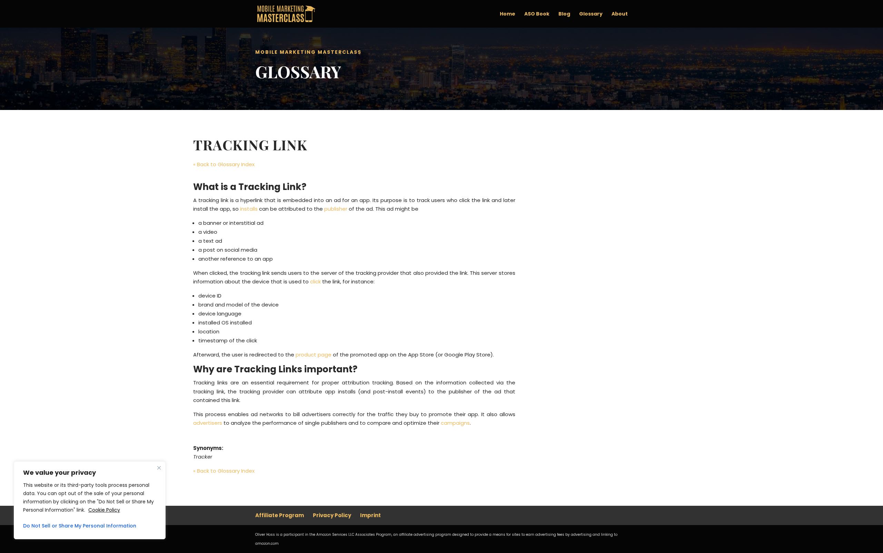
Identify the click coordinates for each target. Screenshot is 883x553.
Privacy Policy (332, 515)
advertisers (207, 422)
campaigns (455, 422)
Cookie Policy (104, 509)
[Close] (159, 468)
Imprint (370, 515)
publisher (335, 208)
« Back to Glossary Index (224, 164)
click (315, 281)
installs (249, 208)
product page (313, 354)
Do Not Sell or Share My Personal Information (79, 525)
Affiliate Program (279, 515)
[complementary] (90, 500)
